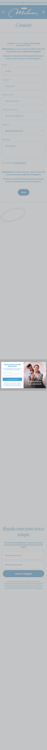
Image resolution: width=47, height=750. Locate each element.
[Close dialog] (44, 363)
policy (20, 385)
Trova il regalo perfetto (12, 379)
